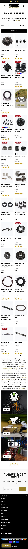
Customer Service (6, 533)
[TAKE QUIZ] (14, 402)
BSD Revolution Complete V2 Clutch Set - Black (7, 265)
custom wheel (15, 370)
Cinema (22, 366)
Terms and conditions (5, 522)
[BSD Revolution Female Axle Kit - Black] (7, 229)
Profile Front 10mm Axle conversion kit (6, 317)
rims (13, 379)
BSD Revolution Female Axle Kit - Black (6, 238)
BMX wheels (5, 379)
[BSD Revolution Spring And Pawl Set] (7, 176)
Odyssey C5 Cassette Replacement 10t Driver (7, 77)
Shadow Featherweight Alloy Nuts (19, 77)
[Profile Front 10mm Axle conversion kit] (7, 308)
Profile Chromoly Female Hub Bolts (20, 50)
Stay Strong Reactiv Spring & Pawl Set (6, 344)
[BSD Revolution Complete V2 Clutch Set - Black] (7, 255)
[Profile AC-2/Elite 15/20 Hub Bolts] (21, 205)
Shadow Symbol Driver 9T (20, 130)
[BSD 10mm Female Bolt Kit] (21, 176)
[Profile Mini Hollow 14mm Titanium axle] (21, 334)
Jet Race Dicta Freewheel (19, 238)
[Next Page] (20, 355)
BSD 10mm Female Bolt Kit (20, 185)
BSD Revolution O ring (20, 316)
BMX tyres (24, 377)
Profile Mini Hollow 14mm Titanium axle (19, 344)
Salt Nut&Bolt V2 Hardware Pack (6, 130)
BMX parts (15, 377)
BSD (19, 366)
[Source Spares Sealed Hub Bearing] (7, 96)
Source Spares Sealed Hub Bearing (7, 104)
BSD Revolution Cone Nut (19, 264)
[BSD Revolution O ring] (21, 308)
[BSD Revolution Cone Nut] (21, 255)
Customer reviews (4, 519)
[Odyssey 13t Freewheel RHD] (21, 282)
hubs (9, 379)
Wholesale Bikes (4, 507)
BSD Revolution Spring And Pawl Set (6, 186)
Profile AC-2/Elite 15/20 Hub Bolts (20, 213)
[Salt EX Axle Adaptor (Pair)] (7, 205)
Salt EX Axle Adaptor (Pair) (5, 213)
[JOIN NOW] (14, 425)
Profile (16, 368)
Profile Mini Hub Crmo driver (6, 50)
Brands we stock (4, 516)
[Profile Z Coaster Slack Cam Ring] (7, 282)
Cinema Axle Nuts (20, 156)
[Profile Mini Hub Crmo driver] (7, 41)
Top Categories (6, 537)
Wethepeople (5, 368)
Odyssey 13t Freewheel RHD (19, 290)
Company (4, 496)
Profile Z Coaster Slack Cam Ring (6, 290)
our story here (22, 388)
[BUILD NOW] (14, 449)
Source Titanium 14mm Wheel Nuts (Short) (6, 157)
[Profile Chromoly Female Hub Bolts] (21, 41)
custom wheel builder (7, 371)
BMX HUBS (17, 20)
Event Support (4, 510)
